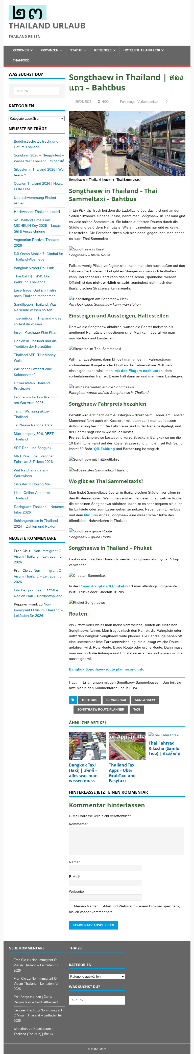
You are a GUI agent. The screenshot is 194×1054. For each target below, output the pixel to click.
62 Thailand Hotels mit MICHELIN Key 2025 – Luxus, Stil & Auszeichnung (38, 225)
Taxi (136, 709)
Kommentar (78, 824)
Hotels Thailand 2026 (142, 50)
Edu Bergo (22, 590)
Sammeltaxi (116, 700)
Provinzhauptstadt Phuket (101, 586)
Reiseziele (103, 50)
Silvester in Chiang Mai (32, 484)
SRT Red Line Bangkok (32, 448)
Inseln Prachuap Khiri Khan (35, 332)
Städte (76, 50)
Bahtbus (89, 700)
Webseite (76, 891)
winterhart (21, 1029)
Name (74, 862)
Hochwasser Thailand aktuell (37, 212)
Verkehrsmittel (147, 102)
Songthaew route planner (100, 709)
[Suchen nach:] (36, 91)
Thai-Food (21, 60)
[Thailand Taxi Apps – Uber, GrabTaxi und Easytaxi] (127, 746)
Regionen (21, 50)
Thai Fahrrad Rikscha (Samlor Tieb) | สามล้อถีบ (165, 748)
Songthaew (145, 700)
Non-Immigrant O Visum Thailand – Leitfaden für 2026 (38, 556)
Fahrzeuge (127, 102)
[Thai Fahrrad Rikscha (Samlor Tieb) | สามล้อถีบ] (167, 735)
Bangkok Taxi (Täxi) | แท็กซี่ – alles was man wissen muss (83, 772)
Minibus (91, 515)
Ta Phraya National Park (33, 425)
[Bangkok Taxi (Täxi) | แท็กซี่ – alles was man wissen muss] (87, 746)
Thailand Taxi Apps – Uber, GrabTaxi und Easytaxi (122, 772)
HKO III (107, 102)
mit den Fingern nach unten (139, 371)
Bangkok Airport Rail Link (34, 268)
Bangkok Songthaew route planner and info (106, 669)
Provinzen (49, 50)
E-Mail (74, 877)
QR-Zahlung (104, 449)
